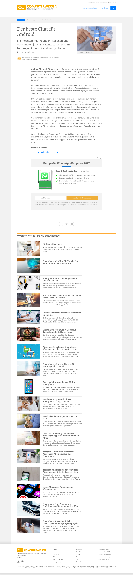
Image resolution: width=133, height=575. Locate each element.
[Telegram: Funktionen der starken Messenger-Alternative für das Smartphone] (28, 456)
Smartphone (44, 15)
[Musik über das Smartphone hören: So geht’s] (28, 421)
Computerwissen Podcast (106, 2)
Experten (78, 559)
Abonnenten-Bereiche (104, 559)
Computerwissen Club (93, 2)
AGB (54, 557)
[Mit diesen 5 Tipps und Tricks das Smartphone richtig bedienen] (28, 403)
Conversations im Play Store (46, 152)
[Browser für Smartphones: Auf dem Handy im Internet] (28, 317)
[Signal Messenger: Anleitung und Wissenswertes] (28, 491)
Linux (109, 15)
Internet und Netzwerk (62, 15)
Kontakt (55, 549)
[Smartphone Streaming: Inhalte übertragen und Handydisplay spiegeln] (28, 525)
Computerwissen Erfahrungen (106, 551)
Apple (101, 15)
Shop (114, 2)
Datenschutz (56, 554)
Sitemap (78, 554)
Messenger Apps (31, 20)
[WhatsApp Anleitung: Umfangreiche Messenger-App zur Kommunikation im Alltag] (28, 438)
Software (20, 15)
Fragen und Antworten (104, 549)
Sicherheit (78, 15)
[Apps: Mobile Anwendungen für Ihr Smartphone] (28, 386)
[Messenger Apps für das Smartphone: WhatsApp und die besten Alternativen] (28, 351)
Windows (32, 15)
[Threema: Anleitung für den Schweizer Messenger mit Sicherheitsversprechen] (28, 474)
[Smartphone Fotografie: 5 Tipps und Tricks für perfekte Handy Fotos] (28, 334)
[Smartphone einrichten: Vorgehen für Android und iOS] (28, 283)
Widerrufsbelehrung (58, 559)
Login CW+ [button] (105, 8)
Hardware (90, 15)
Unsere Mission (80, 562)
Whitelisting (79, 549)
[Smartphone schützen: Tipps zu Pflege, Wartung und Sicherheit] (28, 368)
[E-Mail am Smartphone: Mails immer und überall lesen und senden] (28, 300)
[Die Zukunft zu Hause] (28, 248)
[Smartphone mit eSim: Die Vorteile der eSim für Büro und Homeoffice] (28, 265)
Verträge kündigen (57, 562)
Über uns (78, 557)
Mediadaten (79, 551)
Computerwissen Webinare (105, 554)
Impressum (56, 551)
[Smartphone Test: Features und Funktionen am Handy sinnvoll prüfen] (28, 508)
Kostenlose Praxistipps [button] (90, 8)
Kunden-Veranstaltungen (105, 557)
